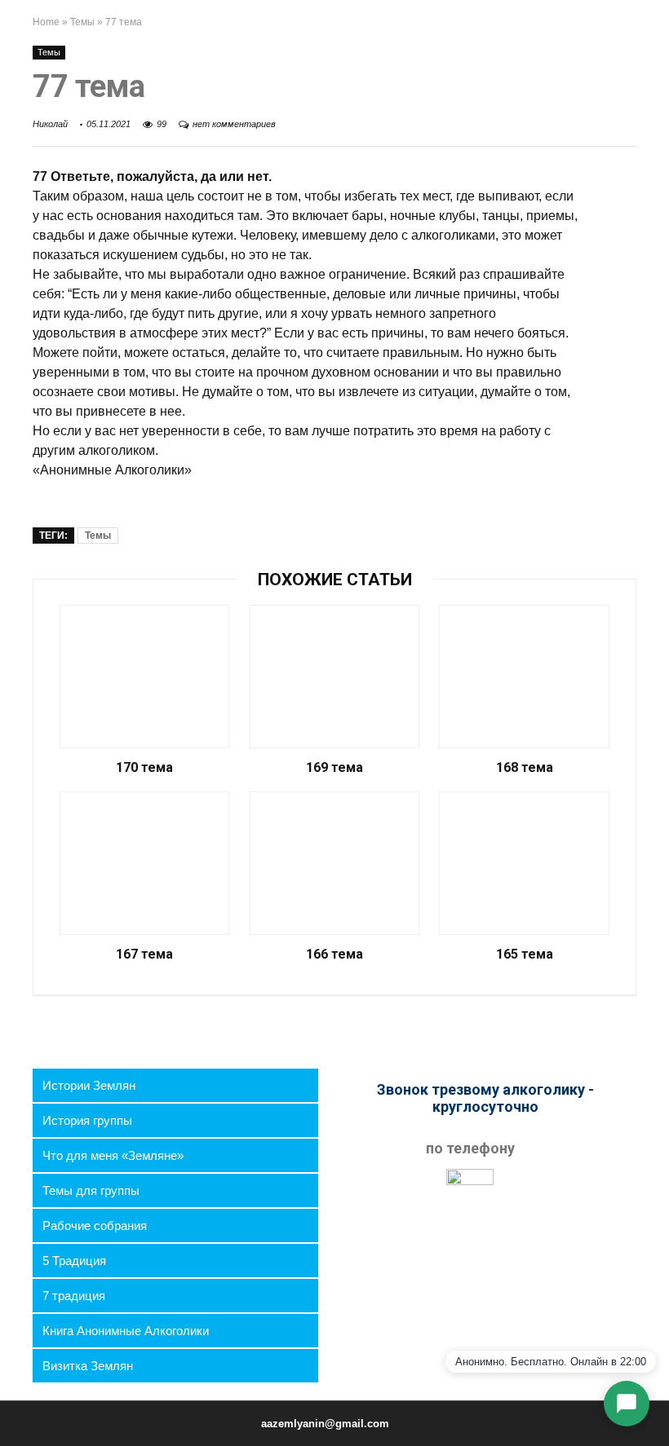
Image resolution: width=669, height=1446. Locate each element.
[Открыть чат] (626, 1403)
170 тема (144, 767)
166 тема (334, 954)
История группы (87, 1120)
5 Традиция (74, 1260)
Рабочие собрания (94, 1225)
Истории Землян (88, 1085)
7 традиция (73, 1296)
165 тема (524, 954)
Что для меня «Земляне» (113, 1155)
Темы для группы (91, 1190)
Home (46, 22)
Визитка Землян (87, 1366)
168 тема (524, 767)
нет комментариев (234, 124)
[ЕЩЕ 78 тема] (652, 1405)
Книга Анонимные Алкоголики (125, 1331)
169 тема (334, 767)
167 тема (144, 954)
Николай (50, 124)
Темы (82, 22)
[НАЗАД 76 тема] (16, 1405)
